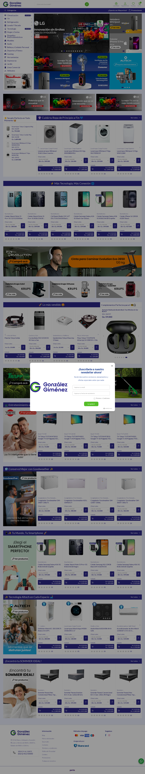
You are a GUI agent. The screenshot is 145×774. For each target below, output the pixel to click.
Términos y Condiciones (103, 398)
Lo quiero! (91, 404)
